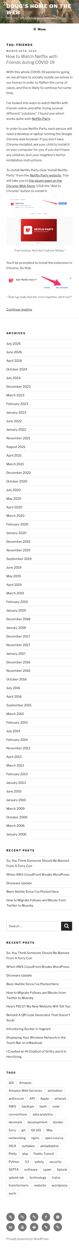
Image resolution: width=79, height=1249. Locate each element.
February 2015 (17, 722)
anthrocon (16, 1099)
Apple (44, 1099)
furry (12, 1130)
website (40, 1185)
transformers (19, 1185)
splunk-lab (16, 1178)
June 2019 (13, 567)
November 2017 (18, 645)
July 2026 (13, 344)
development (37, 1122)
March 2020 (15, 516)
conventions (18, 1114)
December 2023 (18, 387)
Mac (50, 1130)
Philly (13, 1154)
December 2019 (18, 542)
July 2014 (13, 731)
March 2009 (15, 809)
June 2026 (14, 352)
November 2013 (18, 748)
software (31, 1170)
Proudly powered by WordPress (27, 1239)
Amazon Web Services (25, 1091)
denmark (15, 1122)
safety (39, 1162)
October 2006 (16, 817)
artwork (60, 1099)
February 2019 (17, 602)
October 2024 (16, 369)
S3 (27, 1162)
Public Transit (43, 1154)
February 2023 (17, 404)
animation (55, 1091)
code (56, 1106)
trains (56, 1178)
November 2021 (18, 438)
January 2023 (16, 412)
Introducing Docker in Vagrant (28, 1029)
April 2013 (14, 757)
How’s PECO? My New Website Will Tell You (38, 1006)
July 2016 (13, 688)
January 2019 (16, 610)
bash (43, 1106)
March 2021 (15, 464)
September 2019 (19, 559)
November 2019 (18, 550)
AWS (12, 1106)
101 (11, 1083)
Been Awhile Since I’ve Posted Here (32, 892)
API (32, 1099)
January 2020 (16, 533)
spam (47, 1170)
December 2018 (18, 619)
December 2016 (18, 662)
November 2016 (18, 671)
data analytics (43, 1114)
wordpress (60, 1185)
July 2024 (13, 378)
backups (28, 1106)
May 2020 (13, 499)
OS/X (12, 1146)
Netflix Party (41, 119)
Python (14, 1162)
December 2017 (18, 636)
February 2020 (17, 524)
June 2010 (13, 791)
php (25, 1154)
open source (54, 1138)
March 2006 (15, 826)
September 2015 (19, 705)
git (23, 1130)
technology (37, 1178)
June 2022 (14, 421)
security (56, 1162)
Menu (42, 29)
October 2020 (16, 481)
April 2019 (14, 585)
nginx (35, 1138)
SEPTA (14, 1170)
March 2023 (15, 395)
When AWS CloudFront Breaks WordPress (38, 874)
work (12, 1193)
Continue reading (19, 309)
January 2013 (16, 783)
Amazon (25, 1083)
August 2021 (15, 447)
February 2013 (17, 774)
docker (58, 1122)
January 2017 (16, 654)
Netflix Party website (45, 175)
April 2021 (13, 455)
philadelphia (49, 1146)
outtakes (28, 1146)
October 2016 (16, 679)
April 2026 (14, 361)
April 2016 (14, 697)
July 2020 (13, 490)
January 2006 (16, 834)
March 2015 (15, 714)
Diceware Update (19, 883)
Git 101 (36, 1130)
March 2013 (15, 765)
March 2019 (15, 593)
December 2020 (18, 473)
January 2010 (16, 800)
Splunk (62, 1170)
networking (17, 1138)
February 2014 (17, 740)
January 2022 (16, 429)
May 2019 (13, 576)
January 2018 (16, 628)
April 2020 (14, 507)
